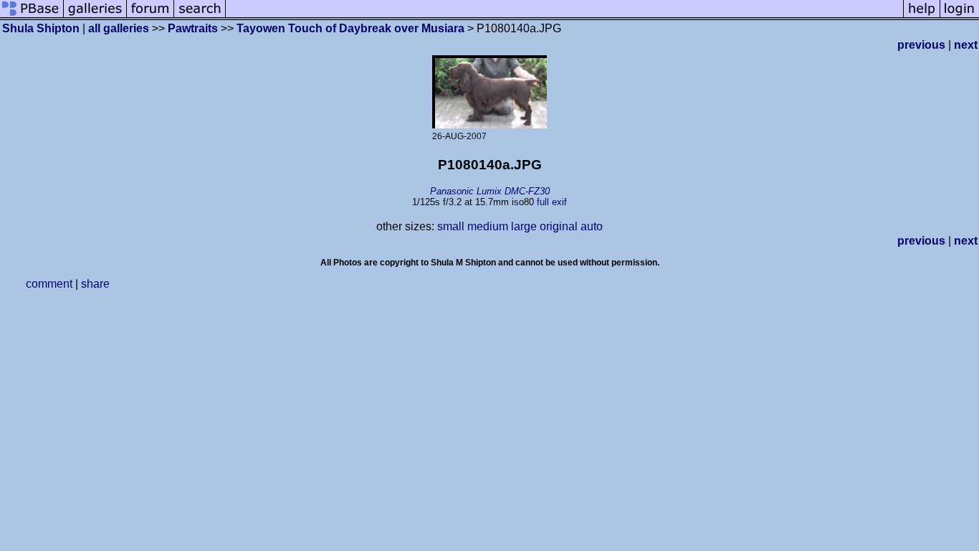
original (559, 226)
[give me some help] (921, 16)
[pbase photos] (32, 16)
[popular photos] (564, 16)
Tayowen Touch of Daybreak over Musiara (350, 28)
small (450, 226)
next (966, 45)
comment (49, 284)
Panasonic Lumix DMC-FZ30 (490, 191)
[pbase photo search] (200, 16)
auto (592, 226)
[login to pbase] (959, 16)
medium (487, 226)
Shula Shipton (41, 28)
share (95, 284)
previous (921, 45)
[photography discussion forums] (150, 16)
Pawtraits (193, 28)
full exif (552, 202)
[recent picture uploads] (95, 16)
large (524, 226)
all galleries (118, 28)
